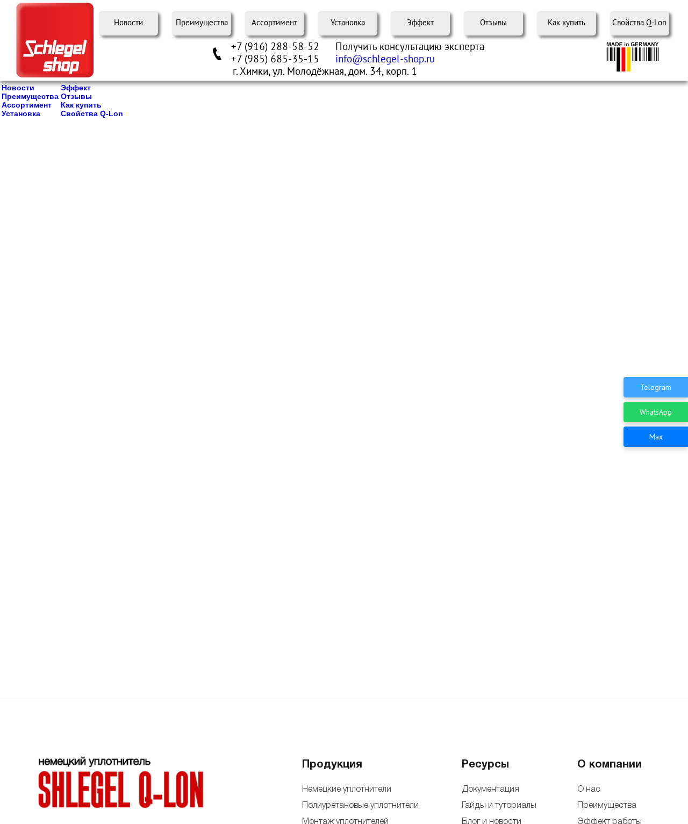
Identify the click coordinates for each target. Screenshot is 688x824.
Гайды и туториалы (498, 805)
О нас (588, 789)
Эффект (420, 22)
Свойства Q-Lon (639, 22)
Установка (348, 22)
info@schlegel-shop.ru (385, 59)
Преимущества (202, 22)
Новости (128, 22)
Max (656, 437)
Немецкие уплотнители (346, 789)
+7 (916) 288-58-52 (275, 47)
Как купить (566, 22)
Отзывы (493, 22)
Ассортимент (274, 22)
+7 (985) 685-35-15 (275, 59)
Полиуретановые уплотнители (360, 805)
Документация (490, 789)
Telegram (655, 387)
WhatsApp (656, 412)
